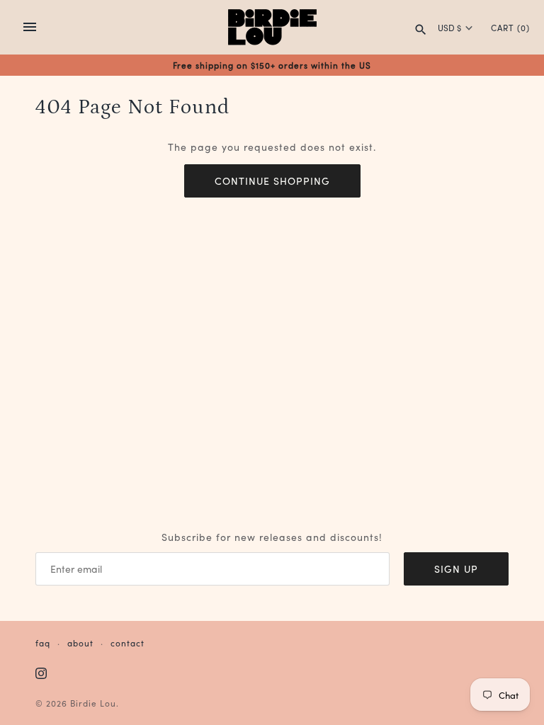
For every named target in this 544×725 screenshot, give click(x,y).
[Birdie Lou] (272, 27)
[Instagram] (41, 674)
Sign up (456, 568)
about (80, 642)
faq (42, 642)
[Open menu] (29, 26)
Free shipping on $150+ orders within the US (272, 65)
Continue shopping (272, 180)
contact (127, 642)
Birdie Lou (93, 703)
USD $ (449, 28)
